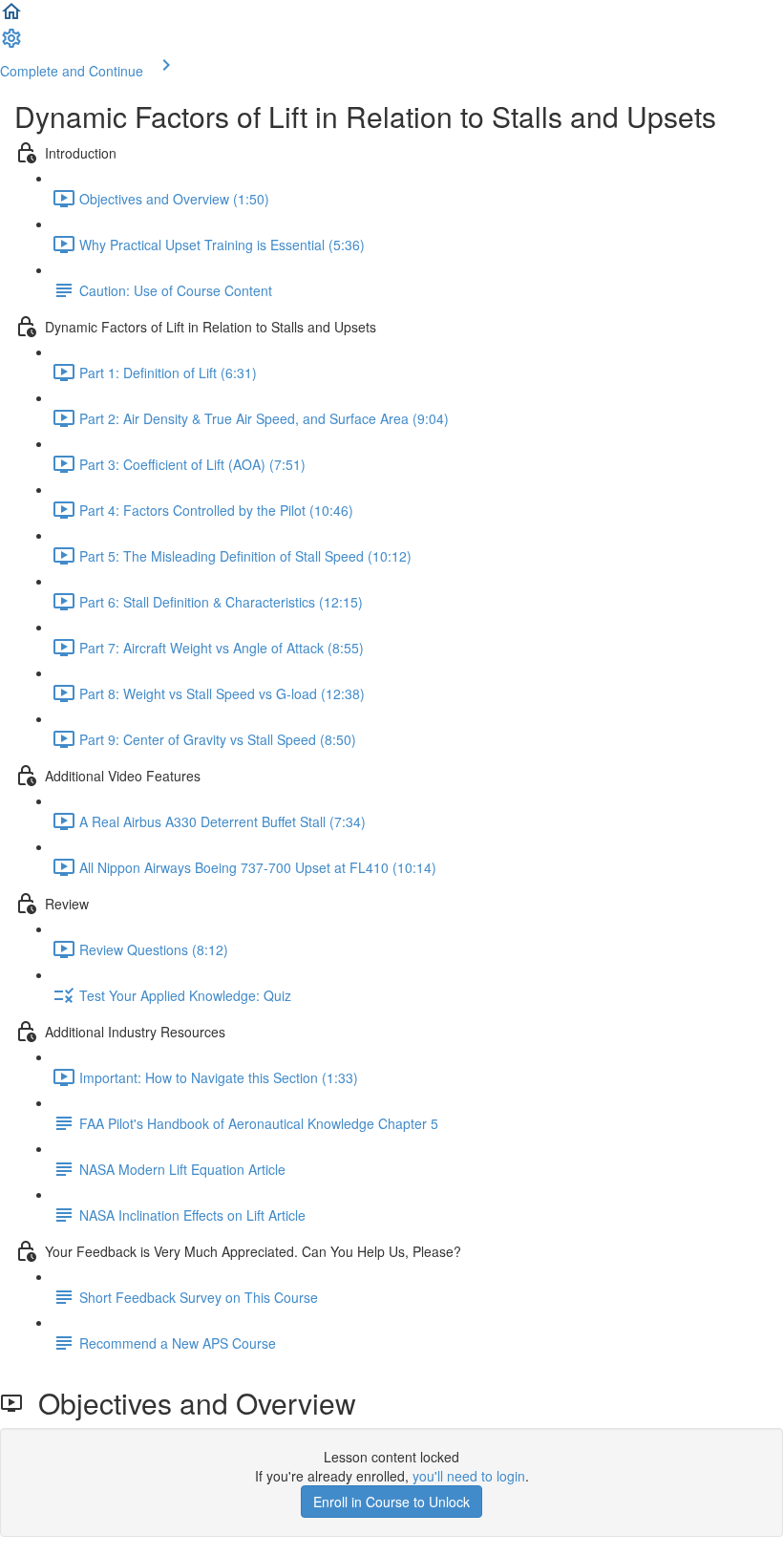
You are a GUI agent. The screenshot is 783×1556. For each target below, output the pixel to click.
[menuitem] (11, 43)
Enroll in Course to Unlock (391, 1501)
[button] (11, 17)
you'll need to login (469, 1475)
